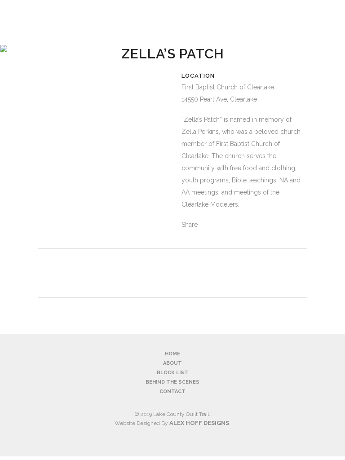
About (172, 363)
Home (172, 354)
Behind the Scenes (172, 382)
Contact (172, 391)
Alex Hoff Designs (199, 423)
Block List (172, 373)
